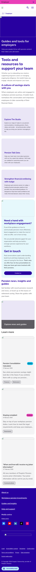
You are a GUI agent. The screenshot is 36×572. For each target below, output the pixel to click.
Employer (5, 2)
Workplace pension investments (14, 498)
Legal (3, 549)
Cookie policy (30, 549)
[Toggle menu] (32, 8)
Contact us (18, 273)
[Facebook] (3, 523)
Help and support (8, 509)
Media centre (5, 519)
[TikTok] (21, 523)
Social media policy (6, 556)
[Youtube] (9, 523)
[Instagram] (27, 523)
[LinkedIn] (15, 523)
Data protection (25, 552)
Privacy (17, 552)
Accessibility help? (11, 568)
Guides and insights (9, 504)
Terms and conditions (7, 552)
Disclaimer (22, 549)
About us (4, 492)
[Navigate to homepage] (2, 8)
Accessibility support (12, 549)
